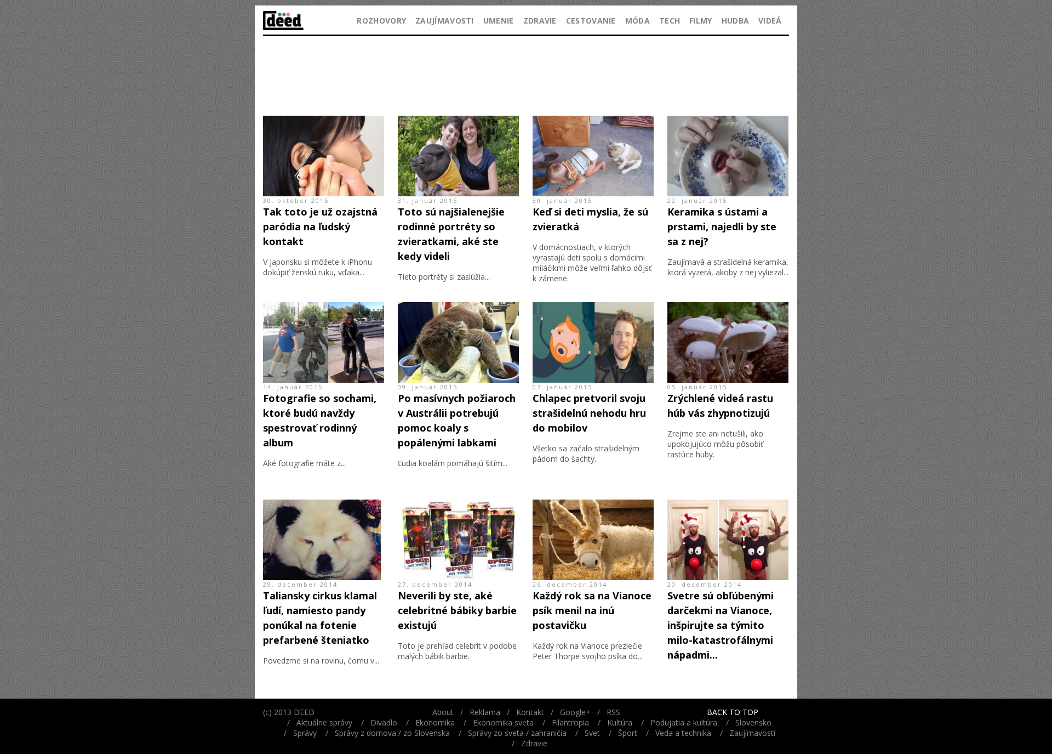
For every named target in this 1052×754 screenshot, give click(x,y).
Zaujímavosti (444, 20)
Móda (637, 20)
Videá (770, 20)
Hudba (736, 20)
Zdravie (540, 20)
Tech (669, 20)
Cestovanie (591, 20)
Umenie (498, 20)
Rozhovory (381, 20)
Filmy (700, 20)
